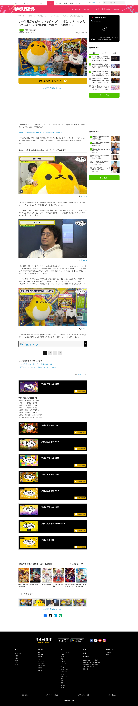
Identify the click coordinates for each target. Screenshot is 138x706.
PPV (107, 654)
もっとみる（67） (77, 564)
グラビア (63, 687)
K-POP (63, 674)
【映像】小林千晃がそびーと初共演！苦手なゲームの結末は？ (41, 132)
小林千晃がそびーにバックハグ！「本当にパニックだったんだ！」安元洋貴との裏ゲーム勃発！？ (63, 16)
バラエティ (64, 672)
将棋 (65, 3)
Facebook (91, 640)
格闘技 (40, 668)
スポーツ (42, 3)
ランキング (24, 3)
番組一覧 (85, 669)
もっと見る (104, 95)
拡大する (84, 196)
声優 (101, 9)
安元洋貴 (27, 32)
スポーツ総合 (41, 665)
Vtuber (108, 9)
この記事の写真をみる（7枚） (52, 88)
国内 (16, 656)
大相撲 (40, 656)
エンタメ (58, 3)
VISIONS (108, 652)
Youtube (100, 640)
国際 (16, 658)
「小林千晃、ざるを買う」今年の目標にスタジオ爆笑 (37, 364)
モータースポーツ (43, 661)
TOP (16, 3)
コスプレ (117, 9)
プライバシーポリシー (53, 695)
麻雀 (71, 3)
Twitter (95, 640)
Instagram (104, 640)
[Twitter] (49, 615)
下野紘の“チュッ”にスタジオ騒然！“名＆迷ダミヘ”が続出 (38, 367)
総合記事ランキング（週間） (91, 664)
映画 (62, 680)
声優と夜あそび (30, 30)
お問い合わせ (112, 695)
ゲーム (80, 266)
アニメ (50, 3)
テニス (40, 670)
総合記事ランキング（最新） (91, 660)
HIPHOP (63, 685)
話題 (16, 664)
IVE (36, 125)
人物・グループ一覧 (88, 666)
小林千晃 (32, 32)
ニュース (34, 3)
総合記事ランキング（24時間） (91, 662)
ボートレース (41, 663)
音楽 (62, 683)
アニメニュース (76, 9)
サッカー (40, 654)
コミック (86, 9)
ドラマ (62, 678)
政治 (16, 662)
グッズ (95, 9)
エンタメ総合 (64, 669)
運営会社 (24, 695)
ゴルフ (40, 659)
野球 (39, 652)
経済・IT (17, 660)
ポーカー (79, 3)
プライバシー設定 (83, 695)
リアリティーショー (66, 676)
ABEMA (23, 125)
